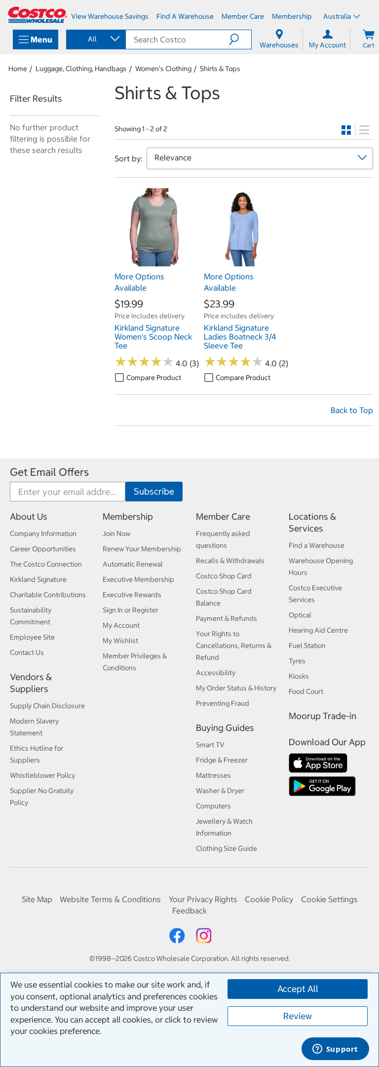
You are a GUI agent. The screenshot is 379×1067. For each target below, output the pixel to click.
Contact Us (27, 652)
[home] (37, 15)
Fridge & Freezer (222, 760)
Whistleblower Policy (42, 775)
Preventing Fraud (222, 703)
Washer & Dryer (220, 790)
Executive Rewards (132, 594)
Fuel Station (307, 645)
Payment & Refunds (226, 618)
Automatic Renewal (133, 564)
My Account (121, 625)
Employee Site (32, 637)
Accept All (297, 988)
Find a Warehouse (316, 545)
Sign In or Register (130, 610)
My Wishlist (120, 640)
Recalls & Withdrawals (230, 560)
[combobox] (95, 39)
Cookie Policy (269, 899)
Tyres (297, 660)
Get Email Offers (49, 472)
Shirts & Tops (220, 68)
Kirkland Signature (38, 579)
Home (17, 68)
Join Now (116, 533)
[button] (240, 39)
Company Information (43, 533)
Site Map (37, 899)
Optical (300, 614)
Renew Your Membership (142, 548)
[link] (154, 262)
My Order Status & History (236, 688)
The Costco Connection (46, 564)
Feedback (189, 910)
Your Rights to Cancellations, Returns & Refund (233, 645)
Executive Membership (138, 579)
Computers (213, 805)
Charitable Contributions (48, 594)
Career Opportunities (43, 548)
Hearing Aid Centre (318, 630)
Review (297, 1016)
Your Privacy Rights (203, 899)
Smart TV (210, 744)
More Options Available (139, 281)
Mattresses (213, 775)
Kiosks (299, 676)
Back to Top (352, 410)
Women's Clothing (163, 68)
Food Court (306, 691)
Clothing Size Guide (226, 848)
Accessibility (215, 672)
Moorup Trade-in (322, 716)
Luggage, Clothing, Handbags (81, 68)
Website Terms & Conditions (110, 899)
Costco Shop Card (224, 576)
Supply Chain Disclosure (47, 705)
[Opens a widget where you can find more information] (335, 1049)
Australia (337, 16)
